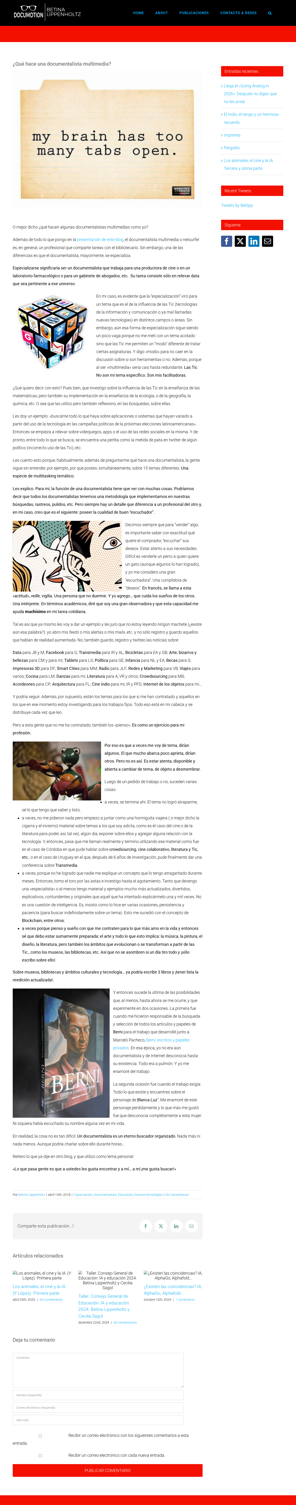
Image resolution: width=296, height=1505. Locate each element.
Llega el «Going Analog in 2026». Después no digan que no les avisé (250, 93)
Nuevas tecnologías (148, 1195)
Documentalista (105, 1195)
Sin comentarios (177, 1195)
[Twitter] (240, 241)
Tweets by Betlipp (237, 205)
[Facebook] (226, 241)
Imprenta (232, 135)
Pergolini (232, 147)
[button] (270, 13)
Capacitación (83, 1195)
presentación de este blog (100, 239)
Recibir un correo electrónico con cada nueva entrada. (116, 1455)
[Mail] (267, 241)
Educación (125, 1195)
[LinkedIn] (253, 241)
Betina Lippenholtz (31, 1195)
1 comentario (185, 1299)
